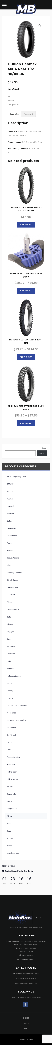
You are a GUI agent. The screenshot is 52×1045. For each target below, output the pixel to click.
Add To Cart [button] (26, 224)
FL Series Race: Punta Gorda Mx (17, 871)
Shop (26, 1023)
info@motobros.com (27, 959)
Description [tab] (14, 114)
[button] (39, 25)
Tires (18, 104)
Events (26, 1029)
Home (26, 1018)
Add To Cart (26, 291)
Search (44, 448)
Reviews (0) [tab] (29, 114)
